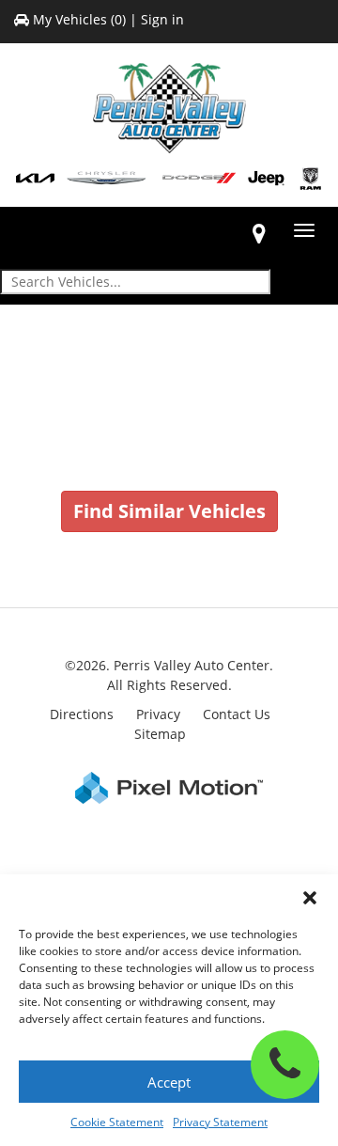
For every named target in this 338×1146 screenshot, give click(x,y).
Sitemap (160, 734)
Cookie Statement (116, 1122)
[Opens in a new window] (259, 233)
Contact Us (236, 714)
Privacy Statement (220, 1122)
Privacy (158, 714)
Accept (169, 1082)
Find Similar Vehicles (169, 511)
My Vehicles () (79, 19)
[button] (309, 897)
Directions (82, 714)
